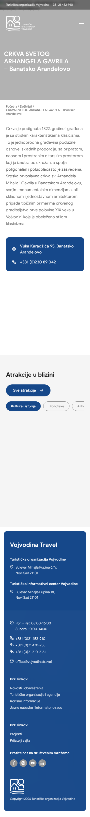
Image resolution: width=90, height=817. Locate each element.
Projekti (16, 734)
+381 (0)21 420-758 (31, 645)
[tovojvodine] (14, 763)
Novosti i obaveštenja (26, 688)
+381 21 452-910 (62, 4)
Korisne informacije (25, 701)
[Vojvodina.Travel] (23, 763)
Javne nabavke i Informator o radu (36, 707)
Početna (11, 106)
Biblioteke (56, 406)
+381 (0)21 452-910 (30, 638)
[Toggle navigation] (81, 23)
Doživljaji (26, 106)
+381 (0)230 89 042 (38, 262)
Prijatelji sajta (20, 740)
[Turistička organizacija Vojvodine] (20, 23)
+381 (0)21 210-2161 (31, 652)
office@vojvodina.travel (34, 661)
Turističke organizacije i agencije (35, 694)
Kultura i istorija (23, 406)
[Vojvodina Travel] (32, 763)
